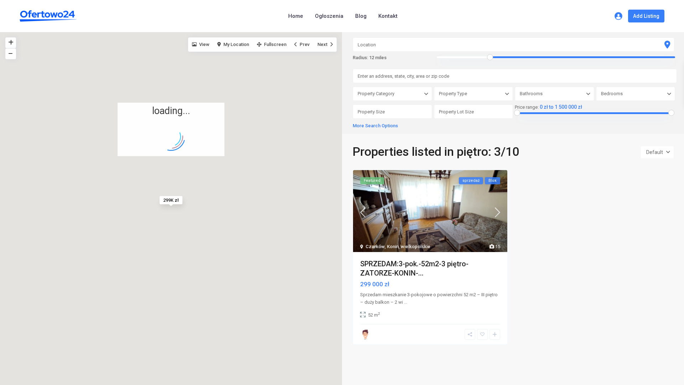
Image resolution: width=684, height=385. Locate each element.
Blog (361, 16)
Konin (393, 246)
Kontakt (388, 16)
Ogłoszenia (329, 16)
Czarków (375, 246)
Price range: (527, 107)
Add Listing (646, 16)
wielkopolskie (415, 246)
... (405, 302)
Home (295, 16)
